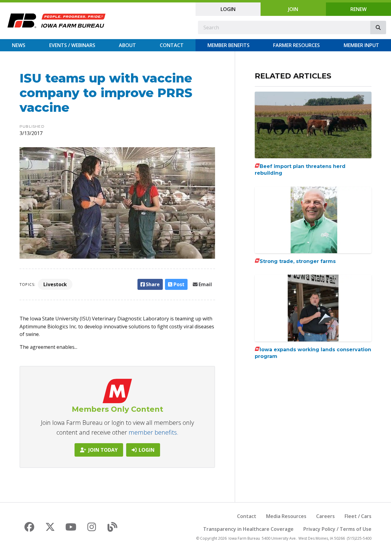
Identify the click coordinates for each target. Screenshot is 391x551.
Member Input (361, 45)
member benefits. (153, 432)
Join (293, 9)
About (127, 45)
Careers (325, 516)
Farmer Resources (296, 45)
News (18, 45)
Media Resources (286, 516)
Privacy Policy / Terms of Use (337, 529)
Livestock (55, 284)
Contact (172, 45)
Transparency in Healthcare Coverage (248, 529)
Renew (358, 9)
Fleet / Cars (358, 516)
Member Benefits (228, 45)
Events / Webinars (72, 45)
